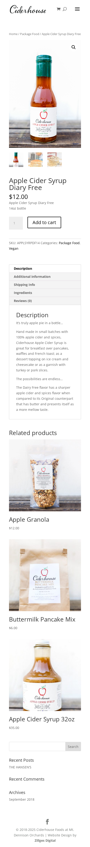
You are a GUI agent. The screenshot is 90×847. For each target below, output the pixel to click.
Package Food (29, 34)
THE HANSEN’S (20, 767)
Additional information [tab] (32, 276)
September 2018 (21, 799)
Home (13, 34)
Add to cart (44, 222)
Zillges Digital (45, 840)
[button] (73, 47)
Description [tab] (23, 268)
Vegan (13, 248)
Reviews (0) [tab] (23, 301)
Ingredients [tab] (23, 292)
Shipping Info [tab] (24, 284)
